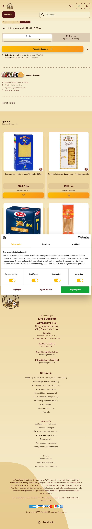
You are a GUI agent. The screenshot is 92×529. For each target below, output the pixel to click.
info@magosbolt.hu (47, 355)
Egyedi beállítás (46, 290)
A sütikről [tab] (76, 244)
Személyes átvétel (12, 90)
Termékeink (8, 14)
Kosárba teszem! (40, 49)
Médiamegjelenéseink (46, 462)
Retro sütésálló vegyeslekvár (46, 393)
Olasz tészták (25, 22)
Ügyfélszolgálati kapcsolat (15, 88)
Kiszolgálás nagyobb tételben (46, 447)
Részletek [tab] (46, 244)
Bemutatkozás (46, 459)
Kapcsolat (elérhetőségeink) (46, 466)
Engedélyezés (75, 290)
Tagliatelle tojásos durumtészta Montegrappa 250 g (68, 175)
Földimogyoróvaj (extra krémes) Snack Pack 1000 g (46, 378)
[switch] (35, 280)
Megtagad (17, 290)
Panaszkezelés (46, 439)
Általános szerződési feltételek (46, 432)
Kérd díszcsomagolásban (46, 443)
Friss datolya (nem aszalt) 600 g (46, 382)
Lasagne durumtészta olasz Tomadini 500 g (23, 174)
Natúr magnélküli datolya (46, 389)
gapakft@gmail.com (47, 363)
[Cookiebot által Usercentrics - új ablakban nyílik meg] (79, 237)
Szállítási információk (13, 85)
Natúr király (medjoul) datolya (46, 401)
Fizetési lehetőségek (46, 428)
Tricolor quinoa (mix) (46, 408)
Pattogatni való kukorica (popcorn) (46, 385)
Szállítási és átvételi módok (46, 424)
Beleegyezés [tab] (16, 244)
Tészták (16, 22)
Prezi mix (46, 412)
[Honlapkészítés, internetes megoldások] (46, 522)
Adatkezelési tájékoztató (46, 435)
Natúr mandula (46, 404)
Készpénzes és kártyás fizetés (16, 82)
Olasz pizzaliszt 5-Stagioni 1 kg (46, 397)
